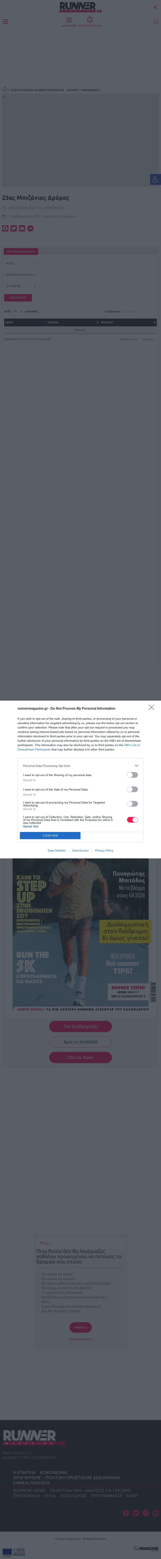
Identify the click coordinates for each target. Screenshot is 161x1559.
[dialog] (80, 779)
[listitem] (80, 765)
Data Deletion (57, 850)
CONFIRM (50, 835)
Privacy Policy (104, 850)
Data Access (80, 850)
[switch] (132, 775)
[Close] (153, 709)
